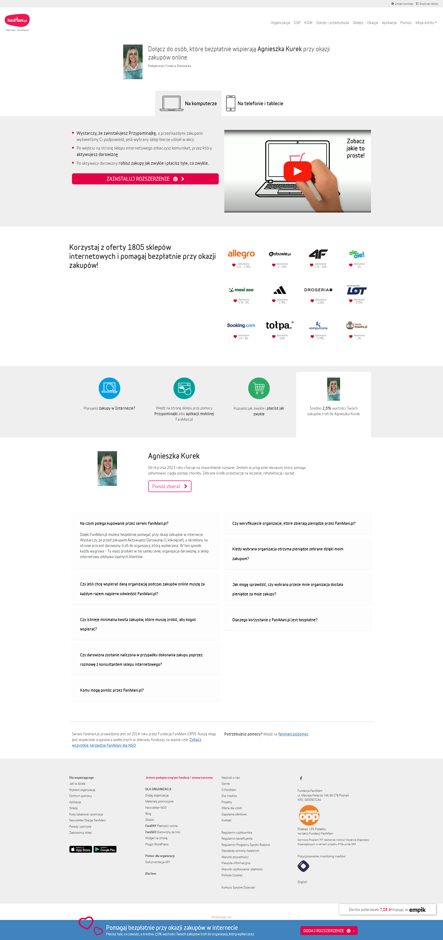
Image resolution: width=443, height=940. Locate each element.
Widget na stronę (156, 838)
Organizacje (280, 22)
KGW (308, 22)
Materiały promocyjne (159, 801)
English (302, 882)
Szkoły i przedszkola (332, 22)
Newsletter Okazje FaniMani (87, 820)
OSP (297, 22)
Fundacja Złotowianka (178, 66)
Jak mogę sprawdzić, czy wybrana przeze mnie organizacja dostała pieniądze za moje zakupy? (287, 589)
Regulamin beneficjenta (237, 838)
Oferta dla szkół (232, 808)
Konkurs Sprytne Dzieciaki (238, 887)
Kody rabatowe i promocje (86, 814)
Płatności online (161, 826)
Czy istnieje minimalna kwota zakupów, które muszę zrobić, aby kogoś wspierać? (138, 624)
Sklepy (358, 22)
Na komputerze (201, 103)
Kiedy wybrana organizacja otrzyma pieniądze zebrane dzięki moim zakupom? (287, 554)
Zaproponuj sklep (80, 832)
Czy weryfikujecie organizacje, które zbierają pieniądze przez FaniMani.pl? (294, 523)
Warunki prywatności (235, 857)
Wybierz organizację (82, 790)
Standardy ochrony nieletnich (240, 851)
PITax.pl (342, 844)
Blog (148, 813)
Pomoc (406, 22)
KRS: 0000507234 (309, 800)
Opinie (226, 783)
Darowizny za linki (162, 832)
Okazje (372, 22)
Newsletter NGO (156, 807)
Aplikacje (389, 22)
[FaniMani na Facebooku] (300, 778)
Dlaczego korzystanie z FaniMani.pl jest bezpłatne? (274, 619)
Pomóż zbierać (168, 486)
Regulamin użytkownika (237, 832)
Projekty (227, 802)
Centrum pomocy (80, 796)
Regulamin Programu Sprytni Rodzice (246, 845)
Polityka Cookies (232, 875)
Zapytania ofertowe (234, 814)
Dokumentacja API (157, 862)
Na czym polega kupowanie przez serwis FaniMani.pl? (124, 523)
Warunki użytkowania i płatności (242, 869)
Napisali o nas (231, 777)
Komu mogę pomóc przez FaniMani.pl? (112, 690)
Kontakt (226, 820)
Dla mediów (229, 796)
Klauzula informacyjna (236, 863)
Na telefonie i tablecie (260, 103)
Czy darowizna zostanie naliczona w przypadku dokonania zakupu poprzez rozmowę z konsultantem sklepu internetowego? (141, 659)
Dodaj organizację (157, 795)
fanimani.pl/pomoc (293, 734)
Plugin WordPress (157, 844)
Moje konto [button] (425, 22)
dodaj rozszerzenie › (329, 930)
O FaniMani (229, 790)
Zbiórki (149, 820)
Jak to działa (77, 783)
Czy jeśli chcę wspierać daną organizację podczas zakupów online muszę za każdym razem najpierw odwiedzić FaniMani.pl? (142, 589)
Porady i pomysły (80, 826)
